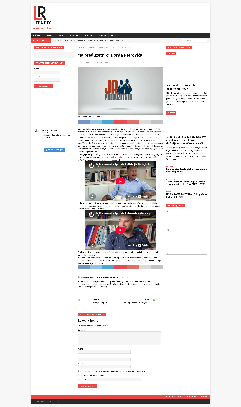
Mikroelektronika (114, 157)
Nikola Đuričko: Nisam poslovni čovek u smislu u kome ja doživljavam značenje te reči (186, 140)
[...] (176, 104)
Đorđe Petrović (94, 137)
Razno (114, 35)
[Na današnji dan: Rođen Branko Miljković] (186, 67)
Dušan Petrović (87, 62)
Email (80, 356)
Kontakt (204, 397)
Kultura (89, 35)
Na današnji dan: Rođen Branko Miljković (181, 87)
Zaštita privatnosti (173, 397)
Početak (37, 35)
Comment (82, 330)
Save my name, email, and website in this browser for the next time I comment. (112, 371)
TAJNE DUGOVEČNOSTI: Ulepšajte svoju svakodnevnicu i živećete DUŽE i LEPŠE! (186, 183)
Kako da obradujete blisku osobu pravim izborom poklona (186, 170)
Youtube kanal (147, 137)
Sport (62, 35)
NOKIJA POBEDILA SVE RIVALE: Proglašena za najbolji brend (186, 195)
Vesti (49, 35)
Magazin (74, 35)
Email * (37, 76)
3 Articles (125, 277)
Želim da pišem (191, 397)
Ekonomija (100, 62)
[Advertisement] (54, 109)
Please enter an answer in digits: (91, 375)
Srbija (107, 62)
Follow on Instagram (56, 150)
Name (80, 349)
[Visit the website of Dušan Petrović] (79, 291)
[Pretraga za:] (194, 40)
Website (81, 363)
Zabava (102, 35)
